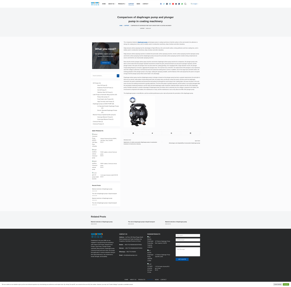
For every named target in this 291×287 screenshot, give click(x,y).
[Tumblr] (167, 4)
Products (121, 3)
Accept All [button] (286, 284)
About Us (111, 3)
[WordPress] (170, 4)
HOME (104, 3)
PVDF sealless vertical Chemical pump (108, 153)
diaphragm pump (142, 42)
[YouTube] (173, 4)
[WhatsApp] (182, 4)
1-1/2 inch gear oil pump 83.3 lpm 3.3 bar (162, 267)
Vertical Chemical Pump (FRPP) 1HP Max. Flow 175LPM (108, 139)
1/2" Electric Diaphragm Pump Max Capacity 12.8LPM (162, 242)
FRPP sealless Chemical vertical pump (108, 164)
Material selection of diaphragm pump (102, 189)
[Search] (118, 75)
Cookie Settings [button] (277, 284)
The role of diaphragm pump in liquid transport (104, 193)
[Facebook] (161, 4)
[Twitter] (164, 4)
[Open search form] (185, 4)
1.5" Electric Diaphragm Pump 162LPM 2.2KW (162, 255)
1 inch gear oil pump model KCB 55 (109, 175)
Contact (145, 3)
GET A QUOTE (182, 259)
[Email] (176, 4)
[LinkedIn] (190, 133)
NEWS (138, 3)
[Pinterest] (171, 133)
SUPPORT (131, 3)
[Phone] (179, 4)
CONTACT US (105, 62)
